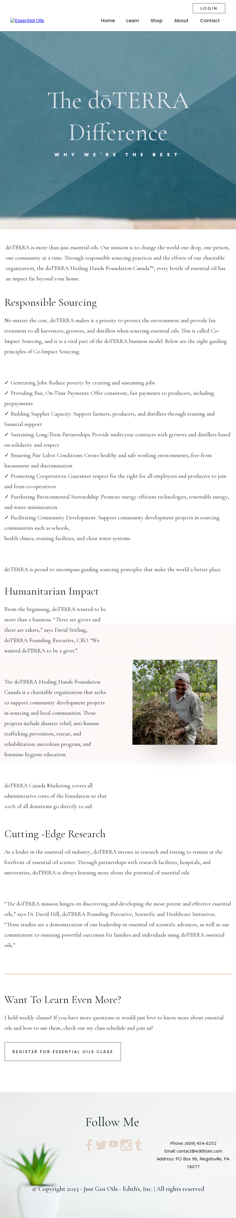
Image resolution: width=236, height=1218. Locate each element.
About (181, 20)
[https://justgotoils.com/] (27, 20)
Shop (157, 20)
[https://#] (89, 1145)
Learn (132, 20)
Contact (210, 20)
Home (108, 20)
